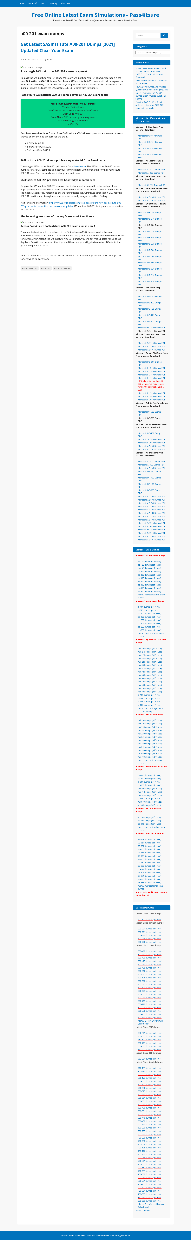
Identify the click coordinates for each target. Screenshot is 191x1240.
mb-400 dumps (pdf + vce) (150, 678)
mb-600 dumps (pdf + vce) (150, 685)
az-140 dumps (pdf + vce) (149, 568)
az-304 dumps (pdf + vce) (149, 581)
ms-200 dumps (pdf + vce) (150, 733)
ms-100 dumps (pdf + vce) (150, 727)
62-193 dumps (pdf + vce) (149, 775)
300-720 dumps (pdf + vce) (150, 1004)
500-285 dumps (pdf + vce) (150, 1131)
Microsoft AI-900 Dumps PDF (151, 173)
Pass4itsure (79, 166)
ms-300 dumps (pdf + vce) (150, 743)
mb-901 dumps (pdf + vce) (150, 788)
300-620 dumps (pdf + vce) (150, 987)
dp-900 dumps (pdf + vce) (149, 785)
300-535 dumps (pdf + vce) (150, 977)
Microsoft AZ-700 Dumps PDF (151, 503)
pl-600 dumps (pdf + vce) (149, 705)
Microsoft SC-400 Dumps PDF (151, 327)
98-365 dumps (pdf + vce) (149, 856)
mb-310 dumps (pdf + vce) (150, 668)
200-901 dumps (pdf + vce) (150, 928)
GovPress (90, 1235)
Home (21, 3)
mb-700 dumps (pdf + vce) (150, 688)
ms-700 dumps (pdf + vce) (150, 757)
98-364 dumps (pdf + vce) (149, 852)
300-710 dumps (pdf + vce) (150, 997)
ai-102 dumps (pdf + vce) (149, 610)
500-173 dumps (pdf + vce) (150, 1078)
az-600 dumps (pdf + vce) (149, 591)
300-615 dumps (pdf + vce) (150, 984)
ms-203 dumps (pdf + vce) (150, 740)
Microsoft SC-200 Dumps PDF (151, 529)
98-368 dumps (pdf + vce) (149, 866)
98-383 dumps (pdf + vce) (149, 879)
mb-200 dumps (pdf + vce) (150, 648)
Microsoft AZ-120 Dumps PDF (151, 516)
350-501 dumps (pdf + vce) (150, 1036)
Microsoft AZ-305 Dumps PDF (151, 509)
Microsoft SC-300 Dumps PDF (151, 523)
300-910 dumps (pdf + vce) (150, 935)
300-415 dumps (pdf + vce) (150, 954)
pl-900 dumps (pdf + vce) (149, 798)
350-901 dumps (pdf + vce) (150, 932)
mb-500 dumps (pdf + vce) (150, 681)
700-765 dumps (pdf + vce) (150, 1184)
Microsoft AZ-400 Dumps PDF (151, 519)
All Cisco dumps (142, 1210)
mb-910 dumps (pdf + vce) (150, 792)
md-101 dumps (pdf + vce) (150, 723)
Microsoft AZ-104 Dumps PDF (151, 468)
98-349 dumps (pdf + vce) (149, 839)
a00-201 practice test (62, 268)
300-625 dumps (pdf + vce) (150, 991)
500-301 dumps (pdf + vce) (150, 1084)
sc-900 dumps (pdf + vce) (149, 805)
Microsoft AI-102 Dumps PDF (151, 169)
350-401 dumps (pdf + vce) (150, 1033)
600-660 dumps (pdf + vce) (150, 1134)
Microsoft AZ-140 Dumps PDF (151, 513)
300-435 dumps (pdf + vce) (150, 967)
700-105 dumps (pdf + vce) (150, 1147)
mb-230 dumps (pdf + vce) (150, 658)
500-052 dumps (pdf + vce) (150, 1081)
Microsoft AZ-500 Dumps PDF (151, 506)
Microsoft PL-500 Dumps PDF (151, 368)
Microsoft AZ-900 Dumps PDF (151, 499)
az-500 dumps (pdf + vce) (149, 588)
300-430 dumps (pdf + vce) (150, 964)
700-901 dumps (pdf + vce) (150, 1190)
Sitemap (53, 3)
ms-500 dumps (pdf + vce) (150, 750)
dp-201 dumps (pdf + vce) (149, 623)
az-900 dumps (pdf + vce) (149, 778)
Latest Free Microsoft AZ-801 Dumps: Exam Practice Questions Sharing (150, 96)
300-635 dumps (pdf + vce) (150, 994)
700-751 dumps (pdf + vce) (150, 1181)
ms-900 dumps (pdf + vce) (150, 801)
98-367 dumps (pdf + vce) (149, 862)
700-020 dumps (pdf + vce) (150, 1137)
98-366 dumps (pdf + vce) (149, 859)
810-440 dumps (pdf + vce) (150, 1197)
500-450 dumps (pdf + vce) (150, 1121)
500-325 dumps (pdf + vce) (150, 1091)
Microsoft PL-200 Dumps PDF (151, 393)
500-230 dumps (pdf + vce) (150, 1088)
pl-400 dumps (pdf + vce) (149, 701)
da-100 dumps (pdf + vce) (149, 613)
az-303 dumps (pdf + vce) (149, 578)
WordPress (104, 1235)
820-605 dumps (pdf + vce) (150, 1201)
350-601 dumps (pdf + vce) (150, 1039)
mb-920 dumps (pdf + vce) (150, 795)
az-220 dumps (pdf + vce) (149, 575)
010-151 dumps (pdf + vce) (150, 1068)
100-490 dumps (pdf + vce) (150, 1071)
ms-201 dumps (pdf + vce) (150, 737)
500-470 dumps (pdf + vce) (150, 1107)
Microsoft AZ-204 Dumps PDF (151, 496)
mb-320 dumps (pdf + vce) (150, 671)
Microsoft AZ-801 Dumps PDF (151, 200)
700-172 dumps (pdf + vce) (150, 1151)
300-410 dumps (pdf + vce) (150, 951)
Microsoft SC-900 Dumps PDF (151, 533)
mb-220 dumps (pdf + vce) (150, 655)
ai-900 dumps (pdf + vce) (149, 782)
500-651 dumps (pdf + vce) (150, 1101)
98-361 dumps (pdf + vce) (149, 842)
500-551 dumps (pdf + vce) (150, 1111)
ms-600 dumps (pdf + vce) (150, 753)
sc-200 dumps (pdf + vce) (149, 817)
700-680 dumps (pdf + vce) (150, 1174)
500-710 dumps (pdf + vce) (150, 1104)
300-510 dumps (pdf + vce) (150, 971)
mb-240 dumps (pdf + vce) (150, 661)
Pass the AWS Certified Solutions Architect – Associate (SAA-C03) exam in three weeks (150, 105)
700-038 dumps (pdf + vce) (150, 1141)
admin (49, 59)
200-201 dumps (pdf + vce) (150, 1074)
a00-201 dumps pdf (29, 268)
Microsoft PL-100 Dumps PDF (151, 378)
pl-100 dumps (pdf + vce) (149, 695)
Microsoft (32, 3)
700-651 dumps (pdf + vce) (150, 1171)
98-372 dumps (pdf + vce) (149, 869)
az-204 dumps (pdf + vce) (149, 571)
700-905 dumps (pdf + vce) (150, 1194)
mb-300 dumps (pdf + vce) (150, 665)
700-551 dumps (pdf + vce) (150, 1167)
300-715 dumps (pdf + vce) (150, 1001)
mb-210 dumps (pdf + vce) (150, 651)
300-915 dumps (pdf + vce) (150, 938)
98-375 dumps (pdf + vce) (149, 872)
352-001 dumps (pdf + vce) (150, 1058)
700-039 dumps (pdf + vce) (150, 1144)
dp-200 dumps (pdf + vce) (149, 620)
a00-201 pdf (45, 268)
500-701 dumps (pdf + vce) (150, 1114)
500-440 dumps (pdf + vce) (150, 1117)
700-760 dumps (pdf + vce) (150, 1177)
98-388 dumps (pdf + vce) (149, 882)
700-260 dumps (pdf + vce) (150, 1154)
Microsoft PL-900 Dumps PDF (151, 396)
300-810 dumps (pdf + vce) (150, 1017)
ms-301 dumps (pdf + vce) (150, 747)
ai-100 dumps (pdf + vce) (149, 606)
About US (65, 3)
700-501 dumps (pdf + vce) (150, 1161)
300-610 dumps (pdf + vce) (150, 981)
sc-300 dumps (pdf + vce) (149, 820)
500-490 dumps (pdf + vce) (150, 1094)
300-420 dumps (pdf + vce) (150, 957)
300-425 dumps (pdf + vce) (150, 961)
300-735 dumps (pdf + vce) (150, 1014)
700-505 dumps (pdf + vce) (150, 1164)
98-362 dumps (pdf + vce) (149, 846)
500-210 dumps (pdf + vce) (150, 1124)
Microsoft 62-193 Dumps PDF (151, 185)
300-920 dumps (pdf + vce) (150, 942)
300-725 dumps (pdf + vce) (150, 1007)
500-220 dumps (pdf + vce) (150, 1127)
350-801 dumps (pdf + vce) (150, 1046)
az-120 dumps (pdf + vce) (149, 564)
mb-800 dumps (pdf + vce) (150, 691)
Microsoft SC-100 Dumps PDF (151, 343)
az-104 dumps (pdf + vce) (149, 561)
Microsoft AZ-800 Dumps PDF (151, 197)
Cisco (43, 3)
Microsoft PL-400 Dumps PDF (151, 374)
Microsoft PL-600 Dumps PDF (151, 399)
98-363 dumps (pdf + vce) (149, 849)
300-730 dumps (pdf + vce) (150, 1011)
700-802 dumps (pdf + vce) (150, 1187)
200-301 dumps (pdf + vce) (150, 919)
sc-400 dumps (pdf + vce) (149, 824)
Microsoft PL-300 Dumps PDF (151, 371)
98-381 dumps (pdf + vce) (149, 876)
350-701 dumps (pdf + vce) (150, 1043)
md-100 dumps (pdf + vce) (150, 720)
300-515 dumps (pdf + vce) (150, 974)
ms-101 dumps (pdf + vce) (150, 730)
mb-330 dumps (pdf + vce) (150, 675)
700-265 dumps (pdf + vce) (150, 1157)
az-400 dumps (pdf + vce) (149, 584)
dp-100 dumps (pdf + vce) (149, 617)
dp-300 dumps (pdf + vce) (149, 630)
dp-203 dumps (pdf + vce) (149, 626)
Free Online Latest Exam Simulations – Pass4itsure (95, 14)
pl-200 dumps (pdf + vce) (149, 698)
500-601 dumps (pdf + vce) (150, 1098)
